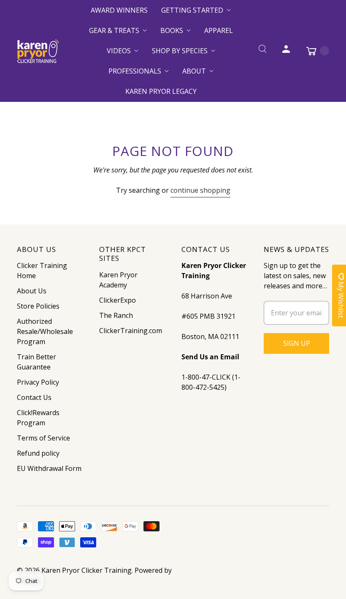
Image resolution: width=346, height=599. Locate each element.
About (194, 71)
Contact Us (34, 397)
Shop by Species (180, 50)
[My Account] (286, 51)
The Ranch (116, 315)
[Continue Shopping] (313, 51)
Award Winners (119, 10)
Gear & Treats (114, 30)
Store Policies (38, 306)
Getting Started (192, 10)
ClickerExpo (117, 300)
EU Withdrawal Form (49, 468)
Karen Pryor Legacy (161, 91)
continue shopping (200, 190)
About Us (31, 290)
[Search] (262, 51)
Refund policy (38, 453)
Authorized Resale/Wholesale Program (45, 331)
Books (171, 30)
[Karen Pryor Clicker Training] (38, 51)
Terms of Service (43, 438)
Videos (119, 50)
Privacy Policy (38, 382)
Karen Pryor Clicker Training (86, 570)
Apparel (218, 30)
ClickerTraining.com (130, 330)
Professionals (134, 71)
